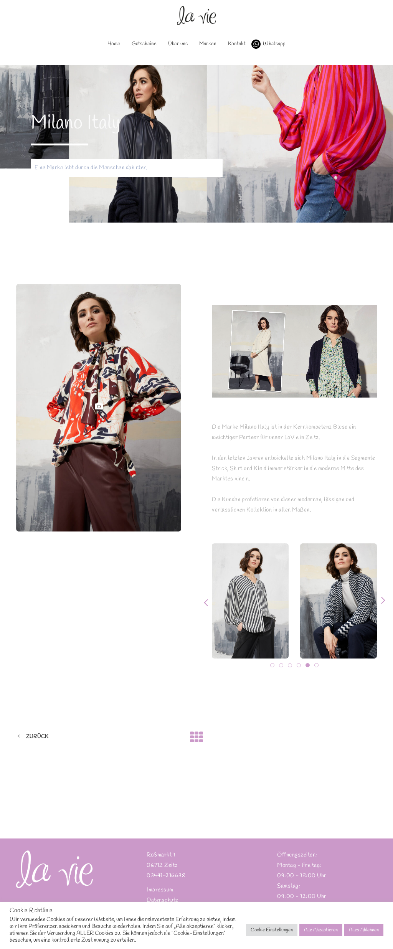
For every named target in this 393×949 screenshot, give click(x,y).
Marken (207, 44)
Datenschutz (162, 900)
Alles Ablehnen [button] (364, 930)
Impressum (160, 890)
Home (113, 44)
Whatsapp (274, 44)
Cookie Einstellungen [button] (272, 930)
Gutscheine (144, 44)
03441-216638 (166, 876)
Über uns (178, 44)
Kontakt (237, 44)
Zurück (37, 736)
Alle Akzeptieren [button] (321, 930)
